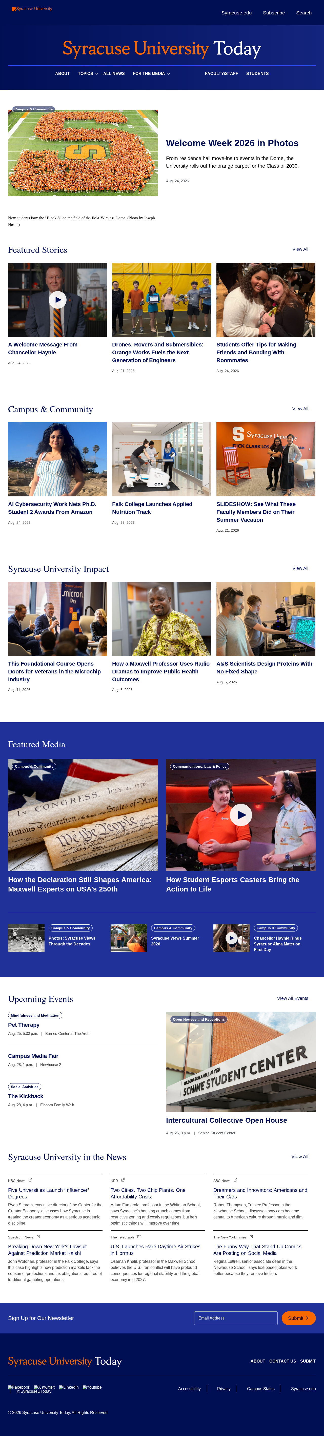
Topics (85, 73)
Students (257, 73)
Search (304, 12)
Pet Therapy (23, 1025)
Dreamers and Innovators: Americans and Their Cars (260, 1193)
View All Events (292, 998)
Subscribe (274, 12)
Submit (296, 1318)
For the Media (149, 73)
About (62, 73)
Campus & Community (33, 109)
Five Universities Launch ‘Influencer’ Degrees (48, 1193)
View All (300, 249)
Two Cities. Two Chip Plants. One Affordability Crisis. (148, 1193)
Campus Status (261, 1389)
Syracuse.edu (236, 12)
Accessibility (189, 1389)
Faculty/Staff (221, 73)
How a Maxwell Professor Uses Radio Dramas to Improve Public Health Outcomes (161, 672)
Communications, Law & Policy (200, 766)
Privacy (224, 1389)
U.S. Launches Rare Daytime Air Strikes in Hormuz (155, 1250)
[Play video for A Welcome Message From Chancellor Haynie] (57, 300)
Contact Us (282, 1361)
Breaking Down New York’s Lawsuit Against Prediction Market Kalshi (47, 1250)
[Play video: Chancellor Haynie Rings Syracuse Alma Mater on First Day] (231, 938)
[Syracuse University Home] (162, 48)
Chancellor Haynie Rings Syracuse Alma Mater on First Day (278, 944)
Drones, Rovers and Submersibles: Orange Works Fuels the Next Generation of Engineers (158, 352)
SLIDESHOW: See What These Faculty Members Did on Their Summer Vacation (256, 512)
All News (114, 73)
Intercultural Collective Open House (226, 1120)
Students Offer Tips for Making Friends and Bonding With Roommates (256, 352)
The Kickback (25, 1096)
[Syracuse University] (43, 13)
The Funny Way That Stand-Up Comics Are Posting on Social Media (257, 1250)
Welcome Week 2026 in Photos (232, 143)
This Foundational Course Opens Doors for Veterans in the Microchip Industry (54, 672)
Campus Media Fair (33, 1056)
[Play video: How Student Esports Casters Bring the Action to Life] (241, 815)
